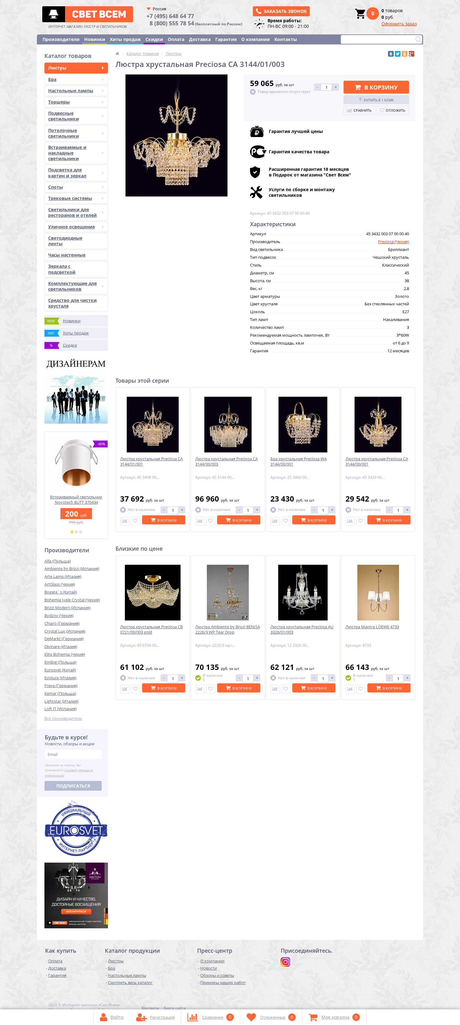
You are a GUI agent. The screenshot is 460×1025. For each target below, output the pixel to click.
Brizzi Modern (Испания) (67, 607)
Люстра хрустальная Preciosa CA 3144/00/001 (376, 461)
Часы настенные (66, 255)
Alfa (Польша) (57, 561)
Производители (61, 39)
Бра (52, 79)
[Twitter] (398, 54)
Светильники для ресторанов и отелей (72, 212)
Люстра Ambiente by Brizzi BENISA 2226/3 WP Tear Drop (227, 629)
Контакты (285, 39)
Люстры (57, 68)
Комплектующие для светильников (72, 286)
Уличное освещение (71, 227)
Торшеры (59, 102)
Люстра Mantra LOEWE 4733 (372, 627)
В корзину (381, 87)
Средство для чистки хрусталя (72, 303)
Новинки (94, 39)
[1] (72, 531)
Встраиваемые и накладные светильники (67, 152)
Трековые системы (70, 198)
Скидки (154, 39)
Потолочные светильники (63, 133)
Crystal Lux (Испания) (64, 631)
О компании (255, 39)
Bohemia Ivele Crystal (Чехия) (72, 600)
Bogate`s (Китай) (60, 592)
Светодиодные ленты (65, 241)
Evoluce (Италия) (60, 678)
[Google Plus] (411, 54)
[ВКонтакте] (391, 54)
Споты (55, 187)
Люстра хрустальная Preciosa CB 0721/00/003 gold (151, 629)
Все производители (63, 718)
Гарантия (226, 39)
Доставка (200, 39)
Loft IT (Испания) (60, 708)
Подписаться (73, 786)
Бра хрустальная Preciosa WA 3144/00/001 (298, 461)
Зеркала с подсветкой (61, 269)
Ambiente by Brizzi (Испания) (71, 568)
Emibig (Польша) (60, 662)
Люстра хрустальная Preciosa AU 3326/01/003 (301, 629)
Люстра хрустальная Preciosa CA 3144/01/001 (151, 461)
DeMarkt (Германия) (64, 638)
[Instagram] (285, 961)
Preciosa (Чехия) (393, 241)
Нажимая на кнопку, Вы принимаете (69, 770)
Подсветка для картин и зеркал (67, 172)
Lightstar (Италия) (61, 701)
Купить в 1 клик (379, 100)
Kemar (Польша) (60, 693)
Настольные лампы (70, 91)
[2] (76, 531)
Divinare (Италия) (60, 646)
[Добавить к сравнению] (124, 521)
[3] (80, 531)
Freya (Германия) (61, 685)
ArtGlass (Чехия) (59, 584)
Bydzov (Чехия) (59, 615)
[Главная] (117, 53)
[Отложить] (135, 521)
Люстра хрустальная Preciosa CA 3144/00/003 (226, 461)
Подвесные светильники (63, 116)
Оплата (176, 39)
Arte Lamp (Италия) (62, 576)
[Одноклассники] (404, 54)
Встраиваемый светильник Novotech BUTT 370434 (76, 499)
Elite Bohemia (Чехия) (64, 654)
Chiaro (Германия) (61, 623)
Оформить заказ (399, 24)
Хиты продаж (125, 39)
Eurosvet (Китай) (60, 670)
